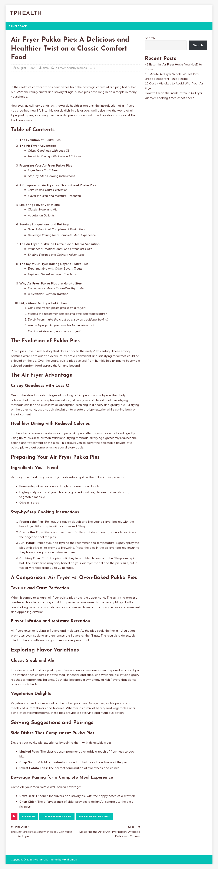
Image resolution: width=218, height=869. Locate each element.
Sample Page (18, 26)
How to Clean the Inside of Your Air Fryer (173, 93)
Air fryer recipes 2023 (94, 816)
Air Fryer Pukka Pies (57, 816)
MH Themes (69, 859)
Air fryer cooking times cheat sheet (169, 98)
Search (150, 38)
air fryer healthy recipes (71, 68)
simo (46, 68)
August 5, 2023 (26, 68)
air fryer (28, 816)
